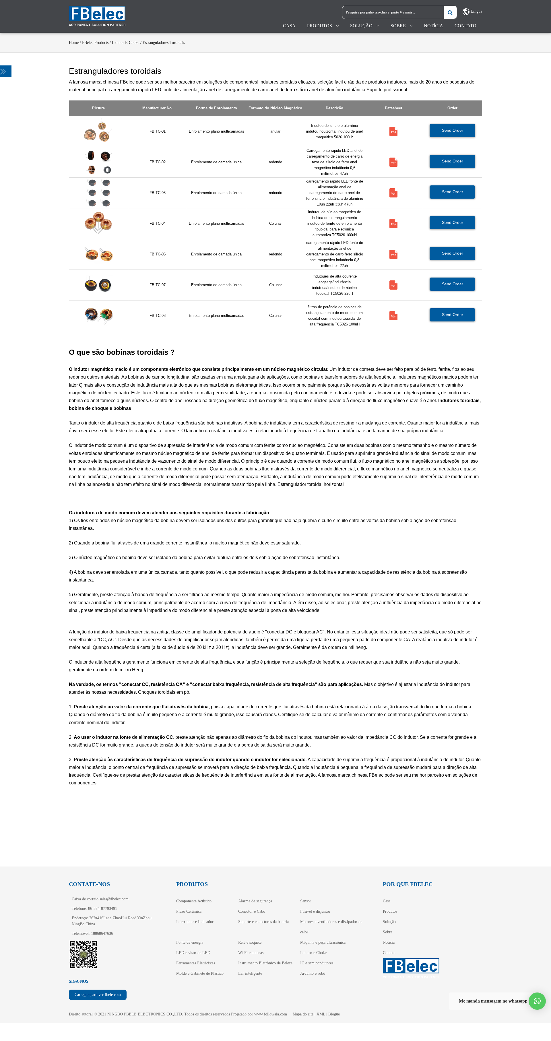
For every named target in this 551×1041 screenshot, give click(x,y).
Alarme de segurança (255, 901)
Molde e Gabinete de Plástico (200, 973)
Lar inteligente (250, 973)
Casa (289, 25)
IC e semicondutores (316, 963)
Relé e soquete (249, 942)
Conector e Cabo (251, 911)
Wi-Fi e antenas (250, 953)
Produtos (319, 25)
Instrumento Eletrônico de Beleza (265, 963)
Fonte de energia (189, 942)
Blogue (334, 1014)
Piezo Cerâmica (188, 911)
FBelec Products (95, 42)
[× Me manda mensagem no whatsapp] (537, 1001)
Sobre (398, 25)
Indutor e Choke (125, 42)
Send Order (452, 130)
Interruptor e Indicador (195, 922)
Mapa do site (303, 1014)
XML (321, 1014)
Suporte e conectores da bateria (263, 922)
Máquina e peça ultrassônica (323, 942)
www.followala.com (270, 1014)
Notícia (433, 25)
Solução (361, 25)
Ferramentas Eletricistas (195, 963)
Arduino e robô (312, 973)
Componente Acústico (194, 901)
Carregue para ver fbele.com (98, 994)
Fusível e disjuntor (315, 911)
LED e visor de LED (193, 953)
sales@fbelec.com (114, 899)
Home (74, 42)
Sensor (305, 901)
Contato (465, 25)
